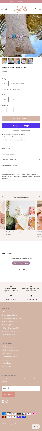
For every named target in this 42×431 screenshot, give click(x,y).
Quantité (5, 105)
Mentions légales (7, 325)
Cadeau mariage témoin (9, 357)
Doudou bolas (6, 363)
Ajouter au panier (21, 119)
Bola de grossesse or (8, 347)
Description (6, 148)
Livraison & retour (7, 321)
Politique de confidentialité (10, 328)
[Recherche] (6, 8)
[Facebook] (3, 401)
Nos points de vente (8, 334)
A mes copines (10, 424)
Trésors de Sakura (7, 366)
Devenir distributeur (8, 331)
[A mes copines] (21, 8)
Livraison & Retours (9, 159)
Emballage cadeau (8, 154)
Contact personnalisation (10, 315)
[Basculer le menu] (2, 8)
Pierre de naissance (8, 353)
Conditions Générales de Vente (12, 318)
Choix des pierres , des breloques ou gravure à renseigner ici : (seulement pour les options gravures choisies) (21, 176)
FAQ (3, 312)
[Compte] (35, 8)
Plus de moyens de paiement (21, 131)
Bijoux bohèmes (7, 360)
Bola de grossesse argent (10, 350)
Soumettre (8, 395)
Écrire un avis (21, 263)
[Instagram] (7, 401)
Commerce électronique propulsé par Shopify (27, 424)
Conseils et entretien (9, 165)
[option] (21, 35)
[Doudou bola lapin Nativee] (20, 215)
